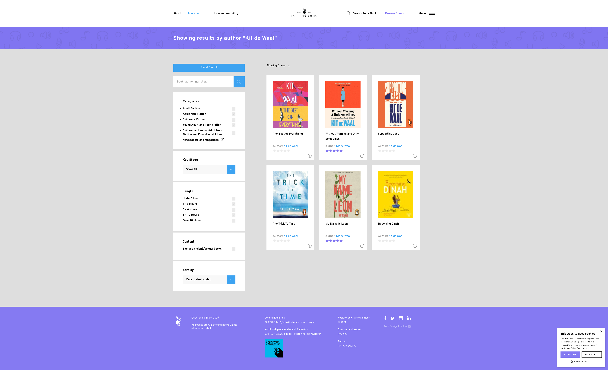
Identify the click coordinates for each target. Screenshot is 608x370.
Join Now (193, 14)
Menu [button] (422, 13)
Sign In (177, 14)
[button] (432, 14)
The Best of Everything (288, 134)
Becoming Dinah (388, 224)
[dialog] (581, 347)
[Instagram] (401, 318)
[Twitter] (393, 318)
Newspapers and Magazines (202, 140)
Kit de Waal (290, 146)
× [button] (601, 331)
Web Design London (395, 326)
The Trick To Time (284, 224)
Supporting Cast (388, 134)
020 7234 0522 (273, 334)
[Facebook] (385, 318)
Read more (582, 348)
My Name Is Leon (336, 224)
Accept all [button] (570, 354)
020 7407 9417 (273, 322)
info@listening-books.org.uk (299, 322)
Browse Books (394, 13)
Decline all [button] (591, 354)
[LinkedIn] (409, 318)
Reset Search (209, 67)
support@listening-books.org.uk (302, 334)
